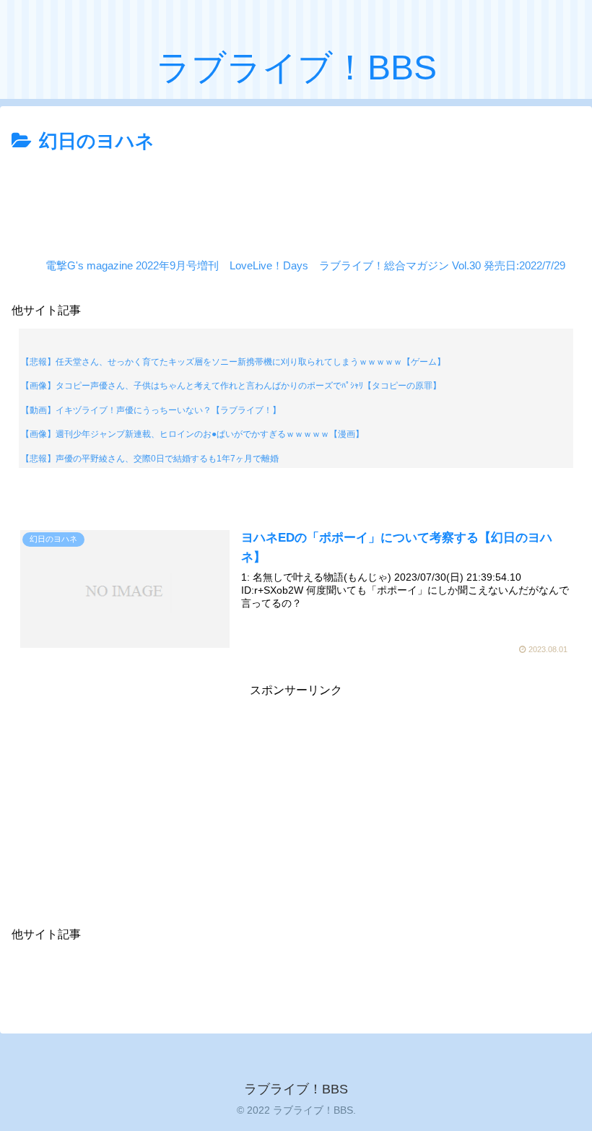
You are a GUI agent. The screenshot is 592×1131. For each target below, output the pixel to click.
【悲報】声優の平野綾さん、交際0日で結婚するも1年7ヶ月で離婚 (150, 459)
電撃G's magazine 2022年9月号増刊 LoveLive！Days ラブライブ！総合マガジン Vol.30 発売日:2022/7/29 (305, 265)
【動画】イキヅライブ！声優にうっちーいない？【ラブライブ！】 (151, 410)
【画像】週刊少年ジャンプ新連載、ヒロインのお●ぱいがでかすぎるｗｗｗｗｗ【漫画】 (192, 434)
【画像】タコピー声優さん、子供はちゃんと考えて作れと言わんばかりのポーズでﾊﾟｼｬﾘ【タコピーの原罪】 (231, 386)
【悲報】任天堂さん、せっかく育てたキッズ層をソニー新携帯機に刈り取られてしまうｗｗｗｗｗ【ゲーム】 (233, 362)
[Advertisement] (296, 197)
